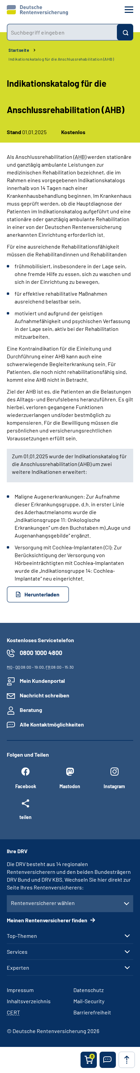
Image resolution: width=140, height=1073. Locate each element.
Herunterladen (41, 594)
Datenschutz (88, 990)
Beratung (31, 710)
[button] (108, 1060)
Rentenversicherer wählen (43, 903)
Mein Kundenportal (42, 680)
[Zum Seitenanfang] (127, 1060)
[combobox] (62, 32)
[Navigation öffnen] (129, 9)
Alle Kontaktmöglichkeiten (52, 724)
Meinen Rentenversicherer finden (47, 920)
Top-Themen (22, 936)
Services (17, 951)
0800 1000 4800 (41, 652)
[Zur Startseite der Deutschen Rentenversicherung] (37, 10)
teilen (25, 817)
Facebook (25, 786)
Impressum (20, 990)
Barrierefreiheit (92, 1012)
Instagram (114, 786)
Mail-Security (88, 1001)
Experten (18, 967)
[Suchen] (125, 32)
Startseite (18, 50)
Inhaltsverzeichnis (29, 1001)
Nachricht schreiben (44, 695)
